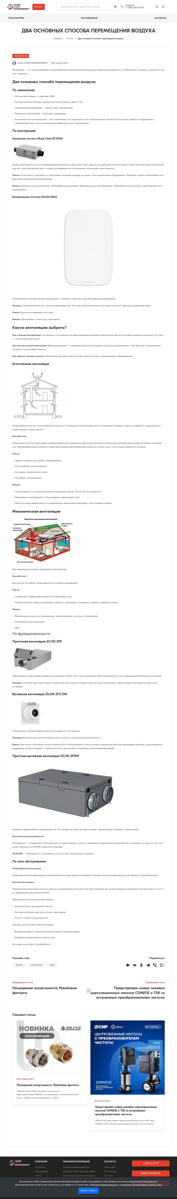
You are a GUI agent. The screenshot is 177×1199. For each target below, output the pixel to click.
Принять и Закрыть (88, 1191)
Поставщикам (89, 18)
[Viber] (155, 965)
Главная (58, 39)
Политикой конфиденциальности (104, 1185)
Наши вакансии (41, 1172)
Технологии (20, 56)
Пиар (52, 965)
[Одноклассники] (141, 965)
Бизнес (19, 965)
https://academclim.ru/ (40, 944)
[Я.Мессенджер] (128, 965)
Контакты (160, 18)
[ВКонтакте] (135, 965)
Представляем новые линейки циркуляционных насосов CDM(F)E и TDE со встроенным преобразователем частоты (127, 993)
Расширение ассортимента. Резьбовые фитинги (48, 1085)
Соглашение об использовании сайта (79, 1176)
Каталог (39, 7)
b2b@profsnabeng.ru (151, 1173)
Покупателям (16, 18)
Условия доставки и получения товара (79, 1172)
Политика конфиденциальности (76, 1167)
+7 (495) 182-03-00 (134, 8)
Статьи (69, 39)
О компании (40, 1167)
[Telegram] (148, 965)
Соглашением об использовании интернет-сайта (141, 1185)
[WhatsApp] (161, 965)
